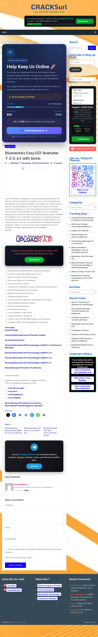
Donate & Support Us (34, 130)
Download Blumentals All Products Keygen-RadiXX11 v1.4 (28, 353)
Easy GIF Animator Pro (40, 163)
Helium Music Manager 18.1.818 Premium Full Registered (80, 311)
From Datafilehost (15, 395)
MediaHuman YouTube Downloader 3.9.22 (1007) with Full (82, 278)
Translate (87, 82)
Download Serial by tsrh (14, 340)
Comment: (9, 505)
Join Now (34, 466)
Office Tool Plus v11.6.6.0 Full (83, 272)
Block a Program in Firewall (49, 586)
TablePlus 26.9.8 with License (83, 334)
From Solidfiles (14, 398)
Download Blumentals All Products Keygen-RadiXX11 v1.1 (28, 363)
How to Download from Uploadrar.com (83, 371)
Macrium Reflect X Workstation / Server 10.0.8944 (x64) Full (79, 249)
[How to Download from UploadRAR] (34, 239)
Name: (7, 528)
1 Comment (58, 163)
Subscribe (75, 70)
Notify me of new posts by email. (18, 558)
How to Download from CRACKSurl (82, 387)
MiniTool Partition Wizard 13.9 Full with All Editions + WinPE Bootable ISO (82, 265)
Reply (26, 490)
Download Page (11, 330)
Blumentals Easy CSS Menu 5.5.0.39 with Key (32, 430)
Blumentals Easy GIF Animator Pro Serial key (23, 368)
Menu (4, 32)
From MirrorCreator (16, 388)
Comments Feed (14, 590)
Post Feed (11, 586)
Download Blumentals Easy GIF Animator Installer (25, 335)
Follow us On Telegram (82, 191)
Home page (9, 327)
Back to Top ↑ (90, 622)
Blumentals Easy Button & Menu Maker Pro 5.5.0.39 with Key (13, 430)
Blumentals (26, 163)
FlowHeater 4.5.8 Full (80, 330)
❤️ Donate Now (82, 139)
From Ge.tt (12, 391)
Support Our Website (80, 231)
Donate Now (34, 259)
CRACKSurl (49, 7)
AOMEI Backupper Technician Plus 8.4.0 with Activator (82, 597)
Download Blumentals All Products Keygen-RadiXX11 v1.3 (28, 358)
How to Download (45, 590)
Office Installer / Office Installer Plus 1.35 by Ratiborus (83, 588)
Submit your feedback (47, 598)
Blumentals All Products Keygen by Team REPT (24, 406)
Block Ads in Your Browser (82, 379)
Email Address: (10, 539)
